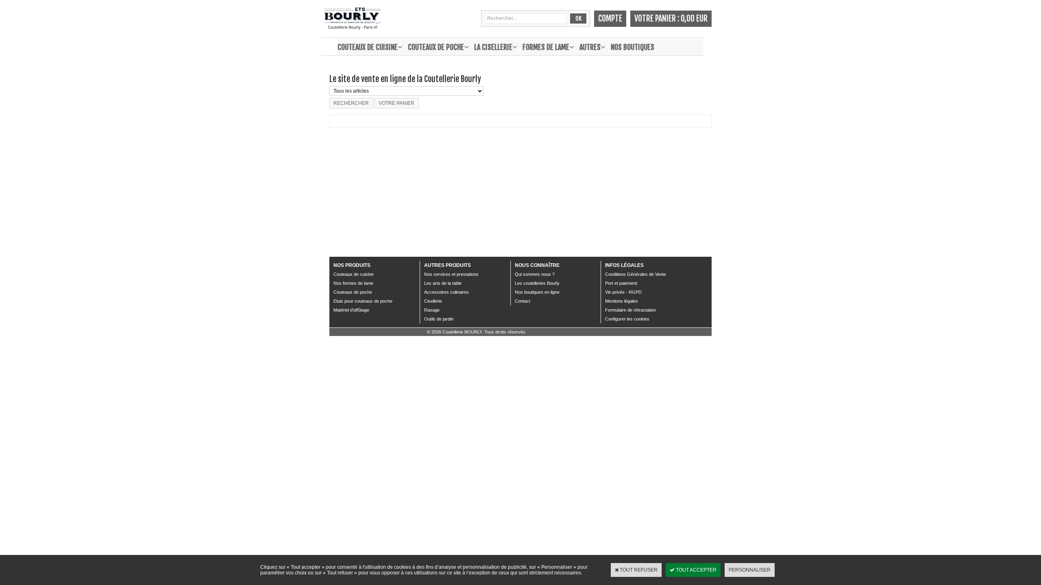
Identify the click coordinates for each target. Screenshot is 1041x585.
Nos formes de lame (353, 283)
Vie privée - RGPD (623, 292)
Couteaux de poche (436, 47)
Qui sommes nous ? (535, 274)
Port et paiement (621, 283)
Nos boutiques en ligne (537, 292)
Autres (590, 47)
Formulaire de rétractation (630, 310)
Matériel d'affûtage (351, 310)
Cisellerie (433, 301)
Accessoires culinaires (446, 292)
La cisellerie (493, 47)
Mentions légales (621, 301)
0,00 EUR (694, 18)
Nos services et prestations (451, 274)
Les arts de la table (443, 283)
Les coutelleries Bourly (537, 283)
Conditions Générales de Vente (635, 274)
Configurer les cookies (627, 318)
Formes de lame (546, 47)
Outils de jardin (438, 318)
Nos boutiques (632, 47)
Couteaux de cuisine (368, 47)
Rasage (432, 310)
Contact (522, 301)
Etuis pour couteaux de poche (362, 301)
